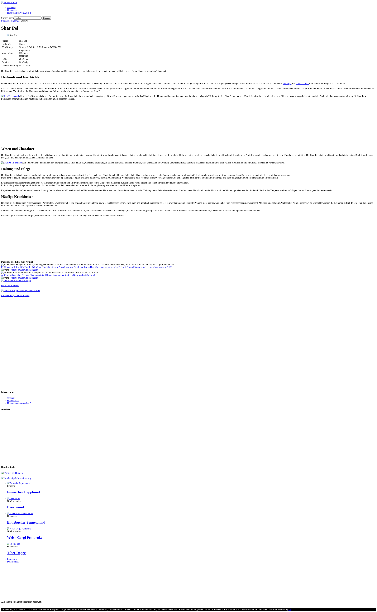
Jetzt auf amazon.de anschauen (24, 270)
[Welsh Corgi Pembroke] (19, 528)
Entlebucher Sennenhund (26, 522)
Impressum (12, 559)
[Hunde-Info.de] (9, 2)
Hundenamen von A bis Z (19, 12)
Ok (289, 609)
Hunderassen (13, 10)
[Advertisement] (188, 123)
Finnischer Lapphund (23, 492)
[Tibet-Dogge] (13, 544)
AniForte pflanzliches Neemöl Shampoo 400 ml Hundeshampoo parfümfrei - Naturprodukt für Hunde (48, 275)
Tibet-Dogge (16, 553)
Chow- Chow (302, 83)
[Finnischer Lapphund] (18, 483)
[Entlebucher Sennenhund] (20, 513)
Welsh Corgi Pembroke (24, 537)
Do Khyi (287, 83)
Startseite (11, 7)
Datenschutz (13, 561)
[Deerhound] (13, 498)
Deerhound (15, 507)
